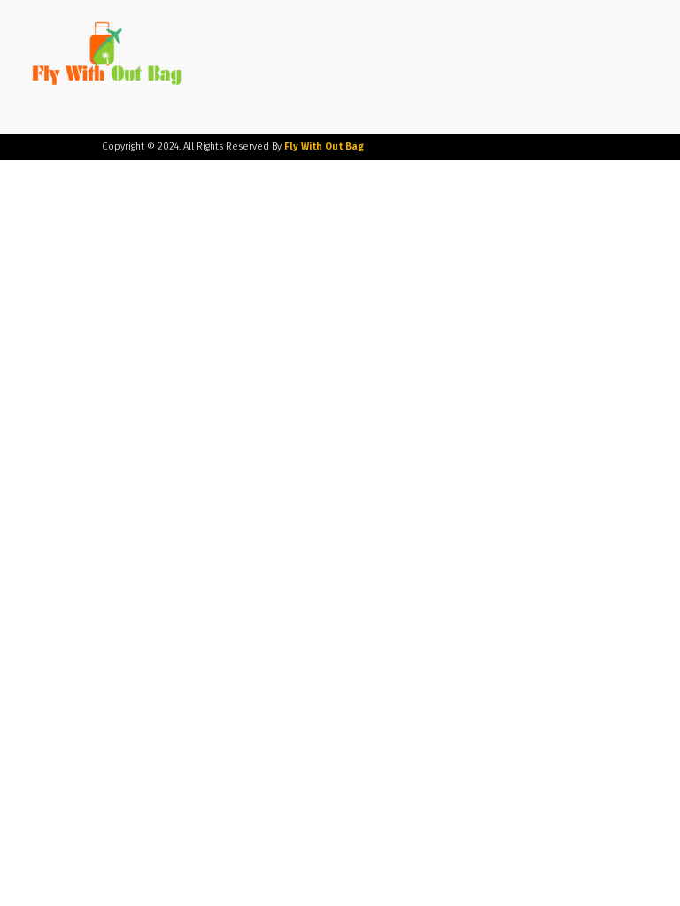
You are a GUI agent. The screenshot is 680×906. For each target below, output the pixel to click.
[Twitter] (506, 147)
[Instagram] (480, 147)
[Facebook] (453, 147)
